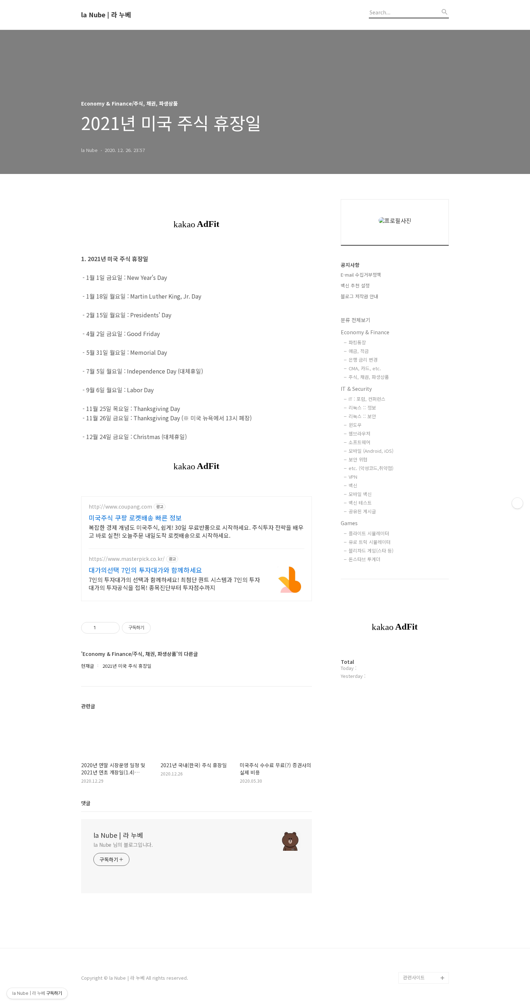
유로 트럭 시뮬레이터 (369, 541)
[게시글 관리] (111, 627)
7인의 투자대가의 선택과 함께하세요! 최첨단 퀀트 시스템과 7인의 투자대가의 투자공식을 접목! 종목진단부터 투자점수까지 (174, 583)
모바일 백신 (360, 494)
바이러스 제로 (417, 655)
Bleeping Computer (424, 666)
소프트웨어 (359, 442)
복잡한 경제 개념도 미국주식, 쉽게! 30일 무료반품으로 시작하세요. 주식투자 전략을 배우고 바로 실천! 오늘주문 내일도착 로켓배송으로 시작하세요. (196, 531)
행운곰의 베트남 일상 (424, 897)
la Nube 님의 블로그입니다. (123, 844)
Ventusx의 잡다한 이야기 (424, 914)
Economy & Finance (365, 332)
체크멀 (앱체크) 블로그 (425, 747)
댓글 (85, 802)
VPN (353, 476)
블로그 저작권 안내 (359, 296)
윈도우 (355, 424)
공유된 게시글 (362, 511)
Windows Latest (420, 701)
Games (349, 523)
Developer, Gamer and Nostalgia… (423, 845)
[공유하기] (102, 627)
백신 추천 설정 (355, 285)
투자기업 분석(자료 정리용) (425, 937)
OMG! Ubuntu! (418, 678)
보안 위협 (358, 459)
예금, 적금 (359, 351)
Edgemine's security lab (425, 868)
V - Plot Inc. (415, 954)
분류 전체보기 (355, 319)
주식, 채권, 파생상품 (369, 377)
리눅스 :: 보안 (362, 416)
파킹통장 (357, 342)
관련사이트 (414, 977)
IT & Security (356, 388)
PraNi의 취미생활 (420, 804)
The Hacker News (422, 689)
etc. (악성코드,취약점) (371, 468)
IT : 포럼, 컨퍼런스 (367, 398)
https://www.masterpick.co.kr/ (127, 559)
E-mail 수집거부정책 (361, 274)
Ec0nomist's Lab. (422, 885)
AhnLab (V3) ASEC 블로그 (425, 764)
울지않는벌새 (416, 735)
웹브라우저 (359, 433)
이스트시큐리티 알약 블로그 (423, 718)
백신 (353, 485)
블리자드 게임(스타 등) (371, 550)
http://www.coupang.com (120, 507)
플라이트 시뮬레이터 (369, 533)
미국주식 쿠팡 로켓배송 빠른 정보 (135, 517)
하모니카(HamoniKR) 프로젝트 (424, 787)
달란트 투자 (415, 966)
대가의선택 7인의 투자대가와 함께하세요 (145, 569)
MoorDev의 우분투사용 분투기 (424, 822)
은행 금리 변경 (363, 359)
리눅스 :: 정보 (362, 407)
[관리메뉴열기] (517, 503)
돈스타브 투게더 (364, 559)
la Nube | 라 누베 (106, 15)
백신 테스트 (360, 502)
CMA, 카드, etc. (365, 368)
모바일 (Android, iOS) (371, 450)
